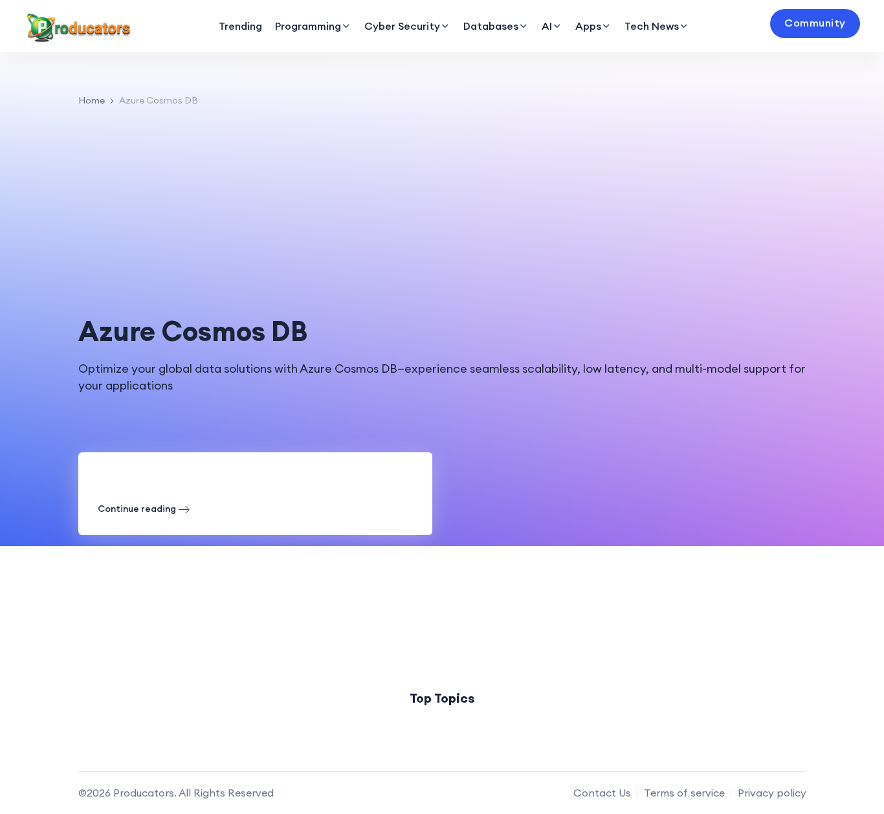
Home (91, 100)
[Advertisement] (442, 211)
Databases (490, 25)
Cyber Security (402, 25)
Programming (308, 25)
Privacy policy (772, 792)
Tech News (651, 25)
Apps (588, 25)
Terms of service (684, 792)
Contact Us (602, 792)
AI (547, 25)
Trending (240, 25)
